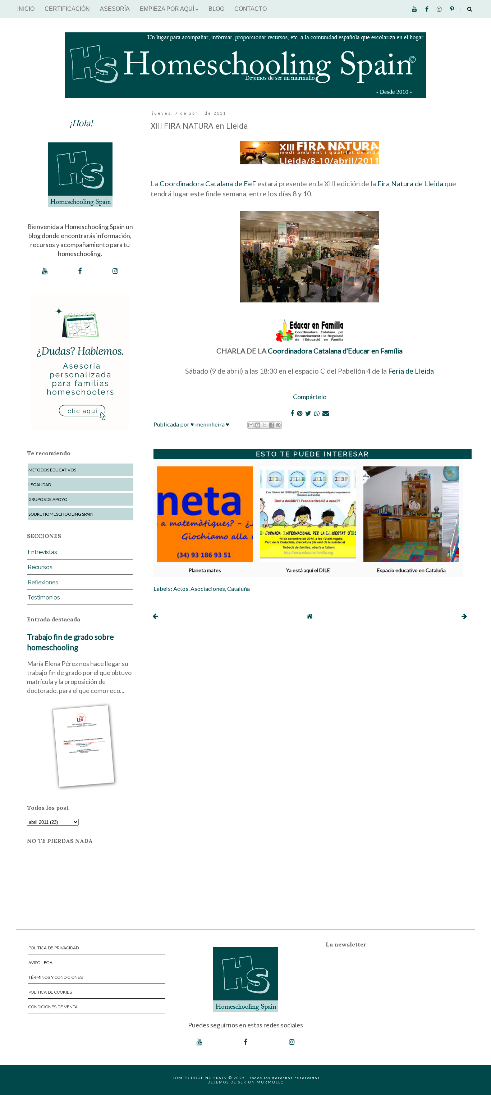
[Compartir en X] (264, 425)
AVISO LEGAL (41, 962)
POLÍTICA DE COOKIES (50, 992)
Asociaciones (208, 588)
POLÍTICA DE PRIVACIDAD (53, 947)
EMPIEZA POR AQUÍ (168, 9)
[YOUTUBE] (44, 271)
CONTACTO (250, 9)
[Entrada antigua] (464, 616)
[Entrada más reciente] (155, 616)
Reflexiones (43, 582)
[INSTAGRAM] (115, 271)
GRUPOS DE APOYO (48, 499)
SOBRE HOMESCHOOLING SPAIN (60, 514)
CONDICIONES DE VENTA (53, 1006)
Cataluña (238, 588)
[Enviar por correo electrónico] (250, 425)
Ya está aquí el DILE (308, 570)
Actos (180, 588)
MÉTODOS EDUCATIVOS (52, 470)
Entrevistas (42, 552)
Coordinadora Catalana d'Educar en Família (335, 350)
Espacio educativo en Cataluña (411, 570)
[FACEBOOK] (80, 271)
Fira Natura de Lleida (410, 183)
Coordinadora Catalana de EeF (208, 183)
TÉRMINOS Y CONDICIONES (55, 977)
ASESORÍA (115, 9)
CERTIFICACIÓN (67, 9)
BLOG (216, 9)
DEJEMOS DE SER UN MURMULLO (245, 1082)
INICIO (26, 9)
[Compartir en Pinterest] (278, 425)
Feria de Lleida (411, 370)
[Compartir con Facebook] (271, 425)
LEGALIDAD (39, 484)
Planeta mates (205, 570)
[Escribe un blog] (257, 425)
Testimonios (44, 597)
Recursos (40, 567)
